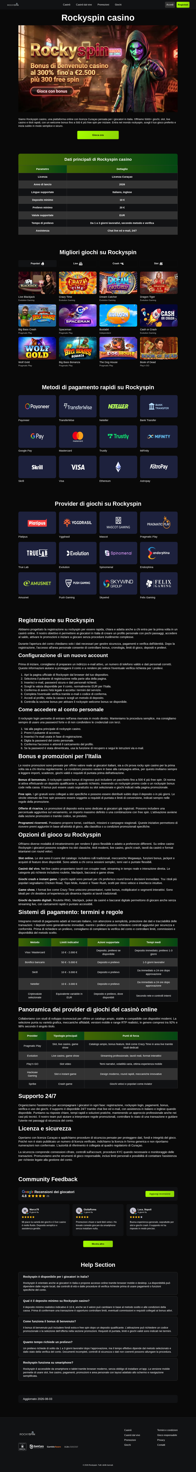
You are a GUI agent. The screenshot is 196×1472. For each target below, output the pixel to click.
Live (75, 263)
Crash (116, 263)
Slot (156, 263)
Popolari (35, 263)
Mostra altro (98, 1244)
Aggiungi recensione (159, 1194)
